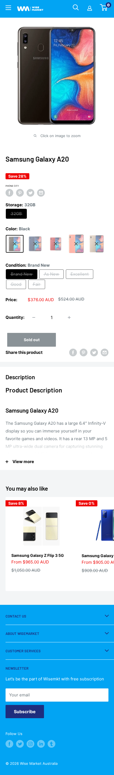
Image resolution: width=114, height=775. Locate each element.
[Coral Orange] (76, 243)
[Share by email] (41, 193)
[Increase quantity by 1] (69, 317)
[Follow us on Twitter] (20, 744)
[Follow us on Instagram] (30, 744)
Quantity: (15, 317)
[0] (103, 9)
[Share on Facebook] (9, 193)
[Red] (55, 244)
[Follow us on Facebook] (9, 744)
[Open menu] (8, 8)
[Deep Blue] (35, 244)
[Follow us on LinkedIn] (41, 744)
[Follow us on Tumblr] (51, 744)
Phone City (12, 186)
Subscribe (25, 711)
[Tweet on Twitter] (30, 193)
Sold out (32, 339)
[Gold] (96, 244)
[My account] (89, 8)
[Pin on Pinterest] (20, 193)
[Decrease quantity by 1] (34, 317)
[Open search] (76, 7)
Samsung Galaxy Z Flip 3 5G (37, 555)
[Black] (15, 244)
